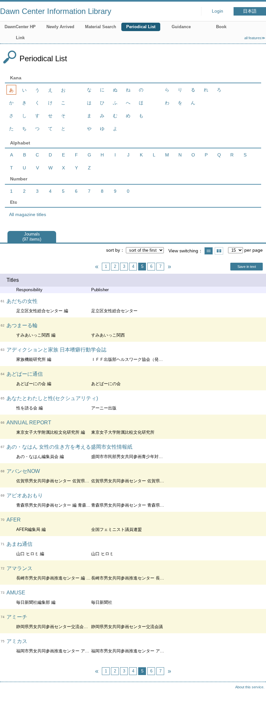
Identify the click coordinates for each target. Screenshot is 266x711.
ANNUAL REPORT (28, 422)
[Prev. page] (97, 266)
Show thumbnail (219, 251)
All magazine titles (27, 214)
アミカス (16, 641)
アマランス (19, 568)
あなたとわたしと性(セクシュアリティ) (52, 398)
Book (221, 26)
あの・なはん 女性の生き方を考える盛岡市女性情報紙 (69, 447)
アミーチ (16, 617)
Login (217, 11)
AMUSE (15, 592)
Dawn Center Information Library (55, 11)
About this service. (249, 687)
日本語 (250, 11)
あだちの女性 (22, 301)
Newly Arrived (60, 26)
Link (20, 37)
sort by (113, 250)
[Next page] (169, 266)
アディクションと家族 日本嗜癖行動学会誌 (56, 349)
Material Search (100, 26)
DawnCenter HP (20, 26)
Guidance (181, 26)
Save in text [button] (246, 267)
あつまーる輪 (22, 325)
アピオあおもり (24, 495)
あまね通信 (19, 544)
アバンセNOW (23, 471)
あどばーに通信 (24, 374)
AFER (13, 519)
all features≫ (254, 38)
